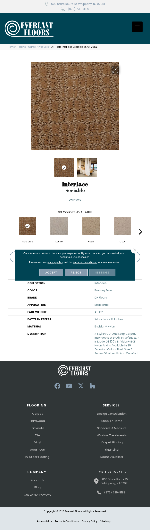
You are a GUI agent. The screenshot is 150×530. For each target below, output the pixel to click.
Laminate (37, 428)
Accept (51, 272)
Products (43, 46)
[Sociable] (27, 226)
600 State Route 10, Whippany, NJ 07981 (78, 4)
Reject (76, 272)
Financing (112, 449)
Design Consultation (112, 414)
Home (11, 46)
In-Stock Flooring (37, 457)
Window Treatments (112, 435)
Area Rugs (37, 449)
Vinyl (37, 442)
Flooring (21, 46)
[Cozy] (122, 226)
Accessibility (44, 521)
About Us (37, 480)
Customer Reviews (37, 494)
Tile (37, 435)
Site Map (105, 521)
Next (122, 166)
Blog (37, 487)
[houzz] (92, 386)
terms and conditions (85, 262)
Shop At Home (111, 421)
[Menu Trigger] (137, 27)
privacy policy (55, 262)
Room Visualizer (111, 457)
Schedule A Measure (112, 428)
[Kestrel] (59, 226)
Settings (102, 272)
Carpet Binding (112, 442)
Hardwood (37, 421)
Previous (28, 166)
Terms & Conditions (67, 521)
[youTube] (69, 386)
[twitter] (81, 386)
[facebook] (57, 386)
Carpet (32, 46)
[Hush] (91, 226)
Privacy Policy (89, 521)
